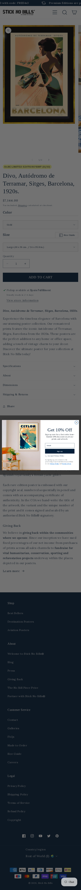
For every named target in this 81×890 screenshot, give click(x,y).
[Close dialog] (76, 422)
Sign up (60, 451)
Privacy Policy (54, 463)
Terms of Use (66, 463)
